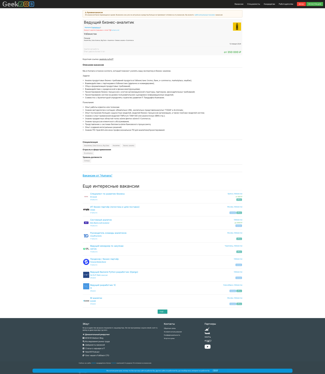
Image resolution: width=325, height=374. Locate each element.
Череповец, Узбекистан (233, 246)
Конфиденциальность (172, 335)
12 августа (93, 265)
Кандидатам (269, 4)
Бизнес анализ (128, 145)
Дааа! (216, 371)
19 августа (93, 226)
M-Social (93, 197)
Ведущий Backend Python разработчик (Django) (114, 272)
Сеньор (87, 161)
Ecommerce (88, 153)
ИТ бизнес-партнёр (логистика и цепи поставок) (115, 207)
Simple (92, 210)
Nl (91, 288)
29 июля (93, 278)
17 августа (93, 239)
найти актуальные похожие (204, 15)
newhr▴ (208, 337)
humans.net (115, 30)
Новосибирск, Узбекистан (232, 285)
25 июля (93, 304)
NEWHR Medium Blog (93, 338)
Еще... (162, 312)
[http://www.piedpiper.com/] (207, 330)
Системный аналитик (101, 220)
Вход (301, 4)
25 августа (93, 199)
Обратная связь (170, 328)
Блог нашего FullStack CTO (96, 355)
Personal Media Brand (98, 262)
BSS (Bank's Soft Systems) (99, 223)
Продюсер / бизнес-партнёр (104, 259)
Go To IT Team (99, 275)
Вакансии (239, 4)
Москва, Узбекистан (234, 207)
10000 (113, 363)
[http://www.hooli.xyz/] (207, 334)
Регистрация (314, 4)
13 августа (93, 252)
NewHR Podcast (91, 352)
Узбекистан (238, 259)
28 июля (93, 291)
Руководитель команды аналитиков (108, 233)
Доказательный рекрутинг (97, 334)
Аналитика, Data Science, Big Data (96, 145)
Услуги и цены (169, 338)
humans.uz (96, 27)
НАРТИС (93, 249)
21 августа (93, 213)
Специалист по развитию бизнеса (107, 193)
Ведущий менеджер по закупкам (106, 246)
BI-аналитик (96, 298)
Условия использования (173, 332)
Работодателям (286, 4)
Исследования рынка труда (97, 341)
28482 (93, 363)
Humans (88, 27)
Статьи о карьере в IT (94, 348)
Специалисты (253, 4)
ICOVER (93, 301)
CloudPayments (96, 236)
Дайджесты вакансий (94, 345)
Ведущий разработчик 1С (103, 285)
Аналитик (116, 145)
